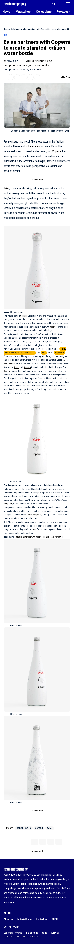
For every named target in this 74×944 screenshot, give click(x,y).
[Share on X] (11, 77)
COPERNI (39, 828)
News (6, 35)
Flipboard (59, 352)
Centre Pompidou (34, 514)
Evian (6, 188)
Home (6, 29)
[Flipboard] (63, 869)
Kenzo (16, 367)
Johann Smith (13, 61)
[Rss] (68, 869)
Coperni (56, 151)
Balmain (27, 367)
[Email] (24, 77)
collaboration (33, 146)
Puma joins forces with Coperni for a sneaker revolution (39, 537)
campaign (8, 503)
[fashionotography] (15, 3)
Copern (53, 327)
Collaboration (16, 29)
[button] (47, 4)
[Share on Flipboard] (17, 77)
